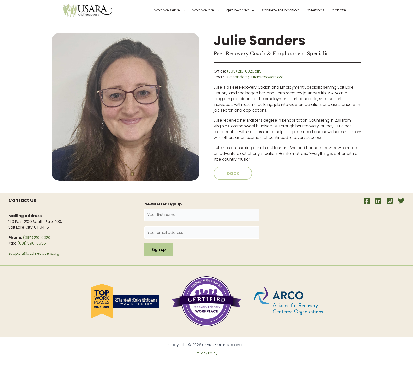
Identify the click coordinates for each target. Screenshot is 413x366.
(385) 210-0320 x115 (244, 71)
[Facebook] (367, 200)
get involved (238, 10)
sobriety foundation (280, 10)
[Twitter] (401, 200)
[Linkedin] (378, 200)
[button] (182, 10)
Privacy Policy (206, 353)
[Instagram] (389, 200)
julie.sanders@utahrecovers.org (254, 77)
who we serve (167, 10)
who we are (203, 10)
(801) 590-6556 (31, 243)
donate (339, 10)
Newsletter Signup (163, 204)
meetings (315, 10)
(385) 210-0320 (36, 237)
